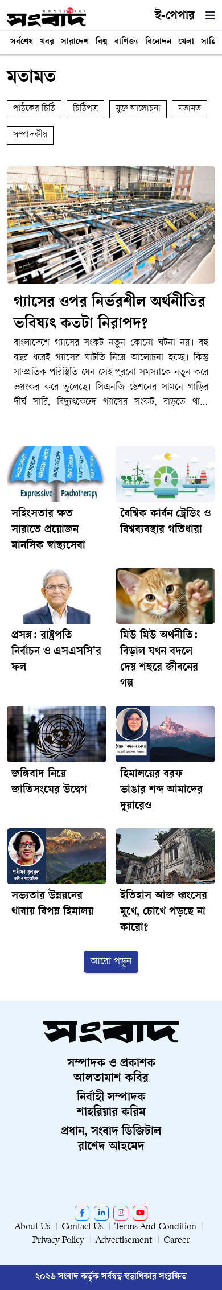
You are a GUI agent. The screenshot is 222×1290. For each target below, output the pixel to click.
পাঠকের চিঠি (34, 109)
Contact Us (82, 1227)
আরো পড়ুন (111, 961)
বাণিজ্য (126, 42)
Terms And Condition (155, 1227)
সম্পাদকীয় (30, 135)
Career (176, 1241)
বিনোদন (158, 42)
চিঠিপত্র (85, 109)
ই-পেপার (175, 16)
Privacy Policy (58, 1241)
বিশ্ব (102, 42)
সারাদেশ (75, 42)
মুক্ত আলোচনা (138, 109)
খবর (47, 42)
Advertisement (124, 1241)
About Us (32, 1227)
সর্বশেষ (21, 42)
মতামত (189, 109)
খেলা (186, 42)
